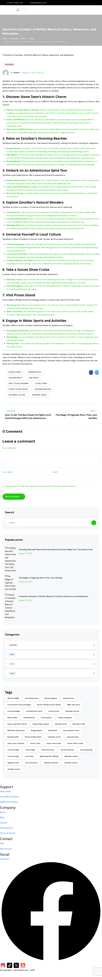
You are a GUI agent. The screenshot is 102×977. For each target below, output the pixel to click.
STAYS (12, 664)
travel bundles (13, 750)
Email (55, 472)
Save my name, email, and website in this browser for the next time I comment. (41, 486)
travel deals (30, 750)
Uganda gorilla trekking (49, 756)
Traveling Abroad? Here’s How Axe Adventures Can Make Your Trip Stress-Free (56, 549)
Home (4, 38)
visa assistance (31, 763)
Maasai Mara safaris (41, 724)
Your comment (9, 448)
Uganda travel (13, 763)
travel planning (86, 750)
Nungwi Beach (15, 377)
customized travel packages (19, 705)
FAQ (2, 843)
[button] (91, 10)
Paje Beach (34, 377)
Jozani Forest (15, 372)
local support (46, 717)
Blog (2, 817)
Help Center (5, 791)
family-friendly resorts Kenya (49, 705)
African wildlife (13, 698)
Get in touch (6, 848)
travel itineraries (67, 750)
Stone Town (41, 383)
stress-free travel (53, 743)
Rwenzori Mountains (33, 737)
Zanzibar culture (17, 395)
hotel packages (13, 711)
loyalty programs (65, 717)
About (3, 812)
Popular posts (14, 539)
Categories (12, 634)
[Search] (93, 522)
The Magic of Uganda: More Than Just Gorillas (40, 577)
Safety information (9, 801)
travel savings (13, 756)
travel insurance (47, 750)
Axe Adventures (31, 698)
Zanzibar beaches (42, 389)
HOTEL (23, 38)
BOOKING (14, 38)
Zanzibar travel (39, 395)
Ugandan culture (71, 756)
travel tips (29, 756)
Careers (3, 822)
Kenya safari (12, 717)
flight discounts (73, 705)
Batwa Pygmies (51, 698)
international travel (34, 711)
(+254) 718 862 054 (15, 2)
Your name (7, 472)
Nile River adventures (16, 730)
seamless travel (54, 737)
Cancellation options (9, 796)
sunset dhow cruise (18, 389)
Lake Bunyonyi (29, 717)
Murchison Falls (79, 724)
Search (9, 512)
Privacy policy (6, 828)
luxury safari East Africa (17, 724)
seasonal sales (72, 737)
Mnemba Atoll (35, 372)
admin (15, 72)
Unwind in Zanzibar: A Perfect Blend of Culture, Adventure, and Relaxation (53, 596)
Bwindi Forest (68, 698)
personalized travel (71, 730)
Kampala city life (72, 711)
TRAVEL (31, 38)
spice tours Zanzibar (18, 383)
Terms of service (7, 833)
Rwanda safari (13, 737)
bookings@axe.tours (38, 2)
